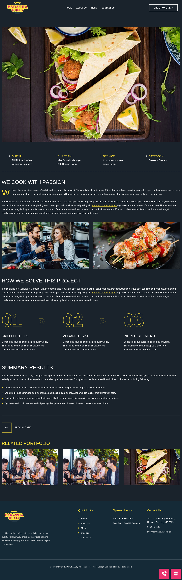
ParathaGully (72, 567)
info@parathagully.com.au (159, 532)
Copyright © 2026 (58, 567)
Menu (94, 8)
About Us (81, 8)
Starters (163, 160)
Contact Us (108, 8)
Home (69, 8)
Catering (85, 533)
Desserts (153, 160)
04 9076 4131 (153, 527)
